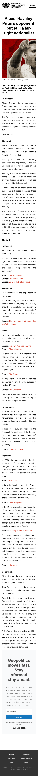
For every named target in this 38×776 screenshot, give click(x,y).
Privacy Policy (26, 758)
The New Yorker (16, 279)
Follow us (11, 758)
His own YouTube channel (20, 346)
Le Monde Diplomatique (19, 282)
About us (26, 754)
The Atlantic (14, 374)
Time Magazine (16, 349)
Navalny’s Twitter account (20, 531)
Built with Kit (19, 728)
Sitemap (11, 762)
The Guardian (15, 390)
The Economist (15, 275)
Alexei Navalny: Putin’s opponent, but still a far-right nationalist (19, 25)
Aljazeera (13, 565)
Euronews (13, 480)
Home (11, 754)
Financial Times (16, 449)
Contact (27, 762)
